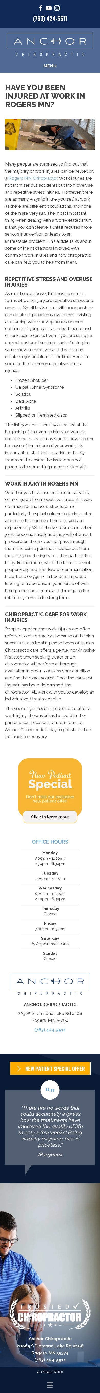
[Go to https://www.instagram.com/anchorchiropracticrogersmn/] (57, 9)
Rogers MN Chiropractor (32, 178)
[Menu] (50, 1385)
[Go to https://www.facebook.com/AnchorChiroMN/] (40, 9)
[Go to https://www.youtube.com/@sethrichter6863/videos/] (49, 9)
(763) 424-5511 (50, 18)
